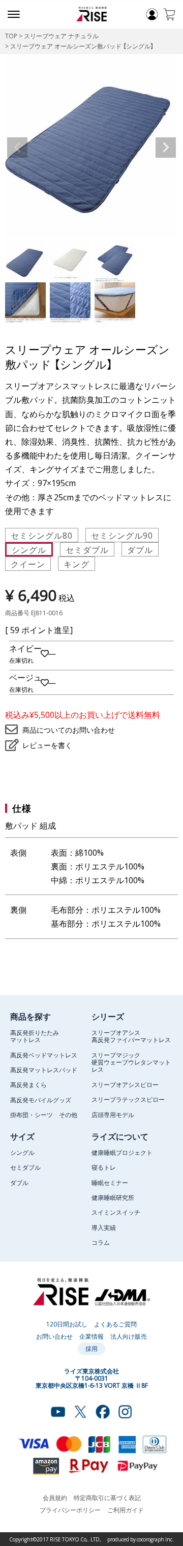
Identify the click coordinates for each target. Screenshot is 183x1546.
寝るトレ (104, 1167)
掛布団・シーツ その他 (43, 1114)
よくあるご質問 (115, 1323)
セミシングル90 (122, 535)
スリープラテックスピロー (128, 1099)
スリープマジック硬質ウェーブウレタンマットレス (131, 1062)
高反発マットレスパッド (43, 1069)
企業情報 (91, 1336)
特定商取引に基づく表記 (107, 1497)
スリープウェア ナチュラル (61, 35)
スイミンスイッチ (116, 1212)
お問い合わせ (54, 1336)
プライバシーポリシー (70, 1509)
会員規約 (55, 1497)
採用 (91, 1348)
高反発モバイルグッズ (40, 1099)
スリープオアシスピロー (125, 1084)
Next (166, 147)
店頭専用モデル (113, 1114)
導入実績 (104, 1227)
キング (76, 564)
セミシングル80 (42, 535)
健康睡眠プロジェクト (122, 1152)
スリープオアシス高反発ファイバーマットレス (131, 1036)
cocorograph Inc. (155, 1539)
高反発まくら (28, 1084)
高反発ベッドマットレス (43, 1054)
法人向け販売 (128, 1336)
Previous (17, 147)
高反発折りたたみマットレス (34, 1036)
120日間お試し (66, 1323)
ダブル (140, 549)
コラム (101, 1242)
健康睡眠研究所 (113, 1197)
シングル (29, 549)
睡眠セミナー (110, 1182)
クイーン (28, 564)
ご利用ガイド (125, 1509)
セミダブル (87, 549)
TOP (11, 35)
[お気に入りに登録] (45, 653)
